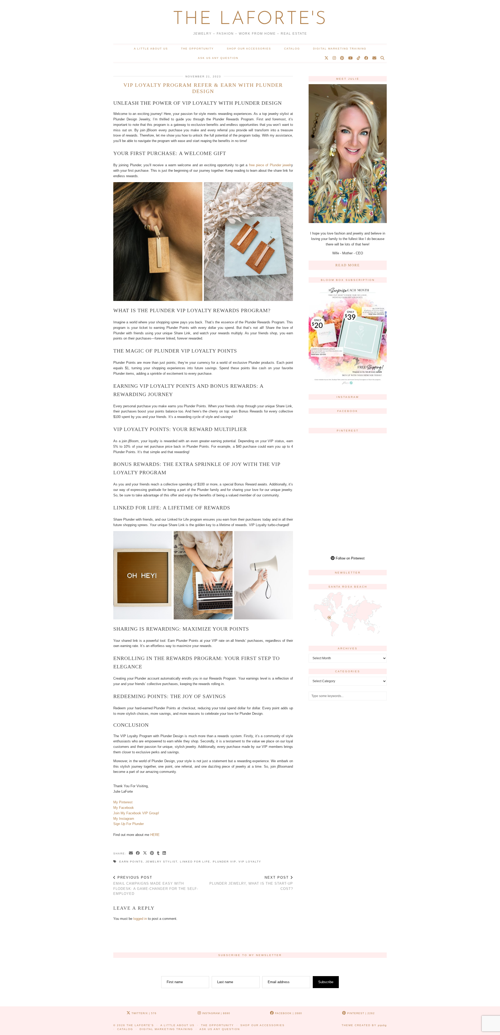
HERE (155, 835)
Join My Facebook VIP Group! (136, 813)
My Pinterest (123, 802)
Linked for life (195, 861)
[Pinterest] (342, 58)
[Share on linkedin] (164, 853)
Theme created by (364, 1025)
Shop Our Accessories (249, 48)
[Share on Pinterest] (152, 853)
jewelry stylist (161, 861)
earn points (131, 861)
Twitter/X (143, 1013)
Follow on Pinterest (350, 558)
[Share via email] (131, 853)
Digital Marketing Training (339, 48)
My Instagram (123, 819)
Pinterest (360, 1013)
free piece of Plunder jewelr (270, 165)
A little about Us (151, 48)
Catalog (292, 48)
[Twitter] (326, 58)
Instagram (215, 1013)
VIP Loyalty (250, 861)
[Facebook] (366, 58)
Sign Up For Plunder (128, 824)
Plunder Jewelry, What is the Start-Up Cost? (251, 883)
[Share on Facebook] (138, 853)
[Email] (374, 58)
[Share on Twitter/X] (145, 853)
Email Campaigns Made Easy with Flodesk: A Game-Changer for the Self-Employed (155, 886)
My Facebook (123, 808)
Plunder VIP (224, 861)
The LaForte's (250, 19)
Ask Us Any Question (218, 58)
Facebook (288, 1013)
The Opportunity (197, 48)
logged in (140, 919)
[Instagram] (334, 58)
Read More (347, 265)
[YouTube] (350, 58)
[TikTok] (359, 58)
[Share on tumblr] (158, 853)
